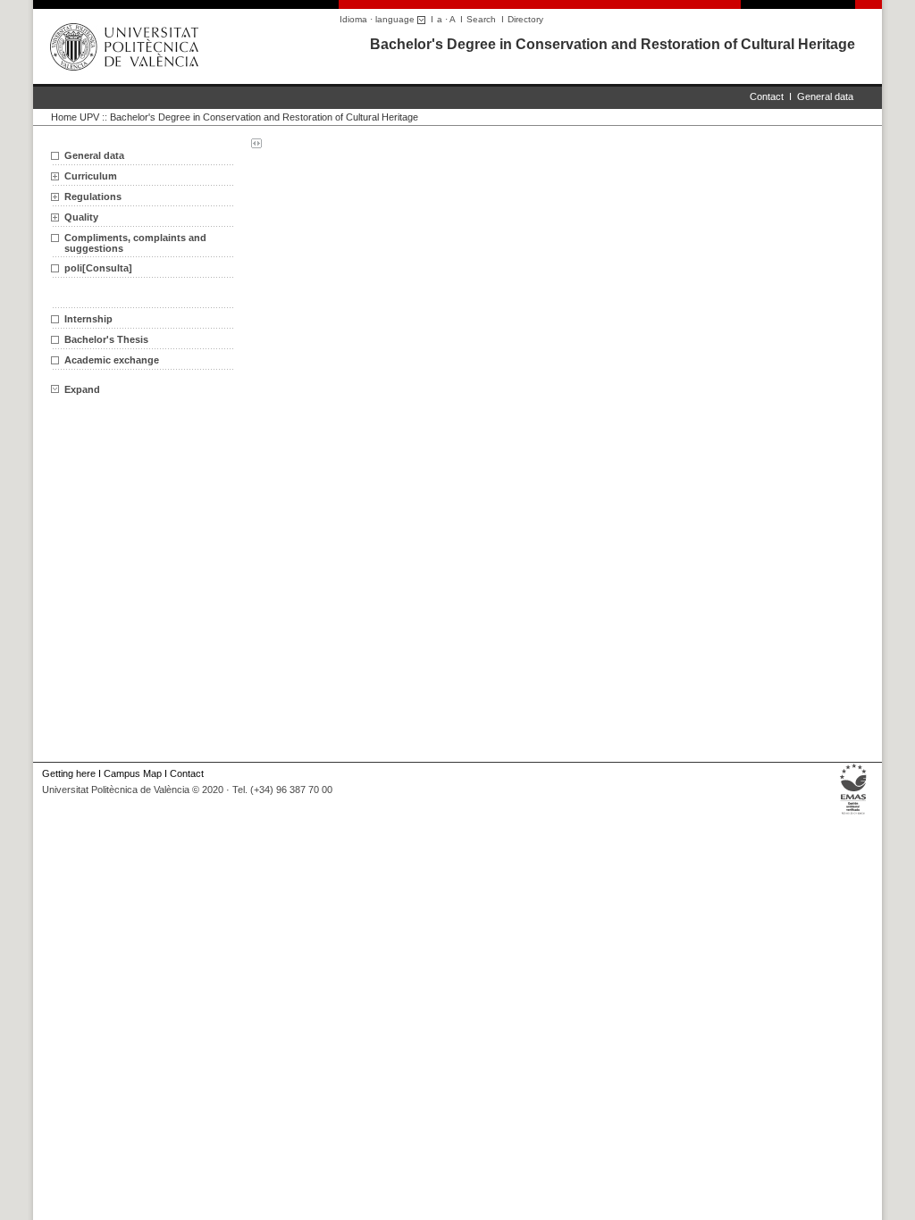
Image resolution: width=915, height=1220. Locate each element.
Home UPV (75, 117)
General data (825, 96)
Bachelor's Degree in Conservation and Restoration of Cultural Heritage (612, 44)
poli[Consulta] (98, 268)
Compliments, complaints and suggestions (135, 243)
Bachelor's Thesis (106, 339)
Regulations (93, 196)
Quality (81, 217)
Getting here (69, 773)
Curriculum (90, 176)
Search (481, 19)
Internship (88, 318)
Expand (82, 389)
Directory (525, 19)
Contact (767, 96)
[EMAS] (854, 814)
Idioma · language (378, 19)
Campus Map (133, 773)
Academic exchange (111, 360)
